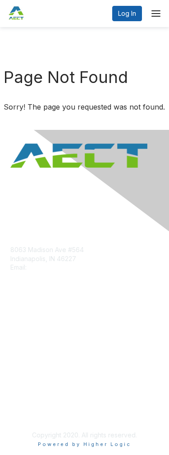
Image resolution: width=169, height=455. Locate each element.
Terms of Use (30, 412)
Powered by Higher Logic (84, 444)
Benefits (22, 335)
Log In (127, 13)
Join (16, 327)
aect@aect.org (50, 267)
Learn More (27, 344)
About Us (23, 404)
